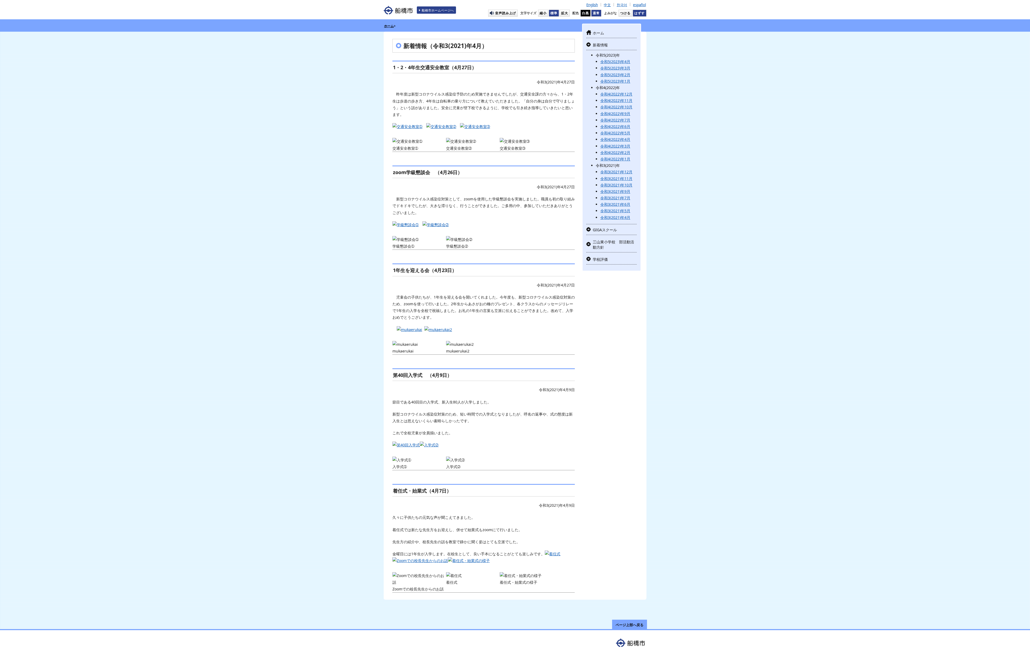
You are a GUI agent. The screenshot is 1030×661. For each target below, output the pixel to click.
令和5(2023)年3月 (615, 68)
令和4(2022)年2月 (615, 152)
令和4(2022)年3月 (615, 146)
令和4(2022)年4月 (615, 139)
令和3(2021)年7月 (615, 197)
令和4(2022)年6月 (615, 126)
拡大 (564, 13)
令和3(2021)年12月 (616, 171)
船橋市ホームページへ (438, 10)
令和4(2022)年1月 (615, 158)
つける (625, 13)
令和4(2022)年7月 (615, 120)
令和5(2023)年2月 (615, 74)
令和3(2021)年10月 (616, 185)
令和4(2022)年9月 (615, 113)
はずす (639, 13)
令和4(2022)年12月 (616, 94)
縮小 (543, 13)
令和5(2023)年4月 (615, 61)
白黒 (585, 13)
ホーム (389, 26)
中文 (607, 4)
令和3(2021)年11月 (616, 178)
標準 (553, 13)
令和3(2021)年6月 (615, 204)
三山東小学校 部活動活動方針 (613, 244)
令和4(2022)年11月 (616, 100)
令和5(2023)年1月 (615, 81)
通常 (596, 13)
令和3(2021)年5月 (615, 210)
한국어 (622, 4)
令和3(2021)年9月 (615, 191)
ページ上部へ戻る (629, 624)
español (639, 4)
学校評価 (600, 259)
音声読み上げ (505, 13)
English (592, 4)
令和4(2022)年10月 (616, 106)
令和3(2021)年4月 (615, 217)
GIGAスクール (605, 229)
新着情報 (600, 44)
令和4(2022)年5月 (615, 132)
